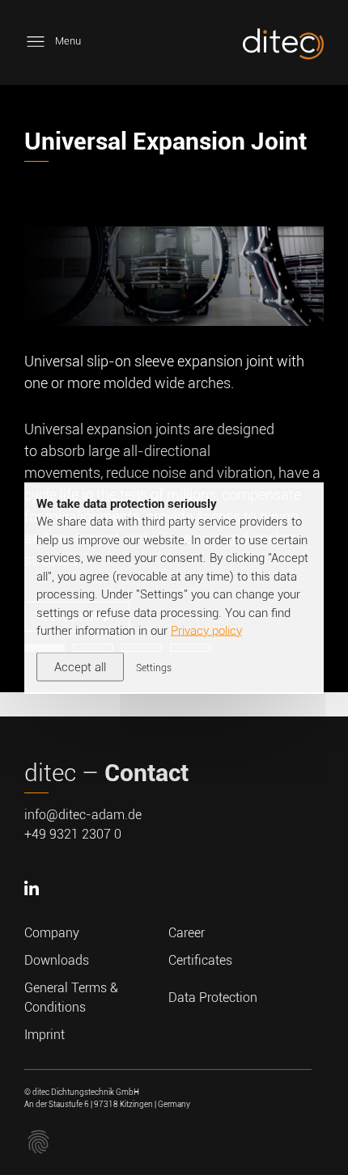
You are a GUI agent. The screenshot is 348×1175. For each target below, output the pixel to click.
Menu (68, 41)
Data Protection (212, 997)
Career (186, 932)
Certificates (200, 960)
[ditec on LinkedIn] (33, 913)
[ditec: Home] (283, 47)
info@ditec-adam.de (83, 814)
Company (51, 932)
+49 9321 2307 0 (72, 834)
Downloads (56, 960)
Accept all (80, 666)
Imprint (44, 1034)
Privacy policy (206, 630)
